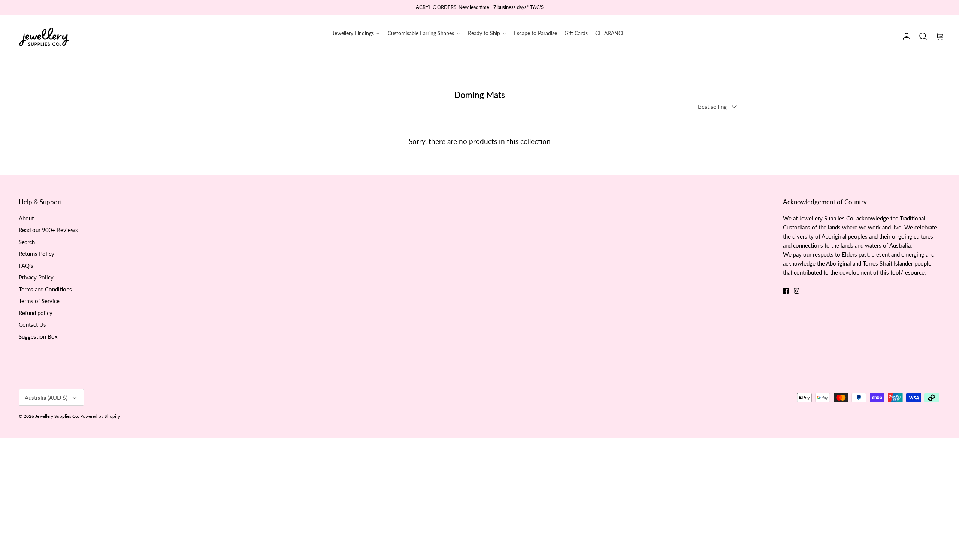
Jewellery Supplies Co (56, 416)
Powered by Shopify (100, 416)
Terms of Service (39, 300)
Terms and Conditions (45, 289)
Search (27, 241)
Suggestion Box (38, 336)
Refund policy (35, 312)
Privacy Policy (36, 277)
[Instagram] (796, 291)
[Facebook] (786, 291)
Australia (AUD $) (46, 397)
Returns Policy (36, 253)
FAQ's (26, 265)
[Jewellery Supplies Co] (44, 37)
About (26, 218)
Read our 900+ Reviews (48, 229)
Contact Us (32, 324)
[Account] (905, 36)
